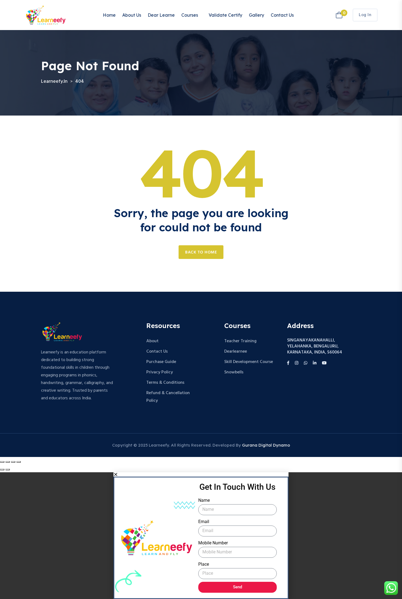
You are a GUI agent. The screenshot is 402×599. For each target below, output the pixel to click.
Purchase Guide (161, 361)
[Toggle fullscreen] (7, 462)
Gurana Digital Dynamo (266, 445)
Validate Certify (225, 15)
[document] (201, 535)
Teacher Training (240, 341)
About (152, 341)
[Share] (13, 462)
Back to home (201, 252)
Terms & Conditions (165, 382)
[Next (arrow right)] (7, 469)
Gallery (256, 15)
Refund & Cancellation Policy (168, 397)
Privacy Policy (159, 372)
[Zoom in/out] (2, 462)
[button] (201, 474)
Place (203, 564)
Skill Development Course (248, 361)
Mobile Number (213, 542)
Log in (365, 15)
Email (203, 521)
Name (204, 500)
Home (109, 15)
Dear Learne (161, 15)
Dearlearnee (235, 351)
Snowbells (233, 372)
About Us (131, 15)
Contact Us (282, 15)
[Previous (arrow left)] (2, 469)
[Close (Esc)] (18, 462)
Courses (189, 15)
